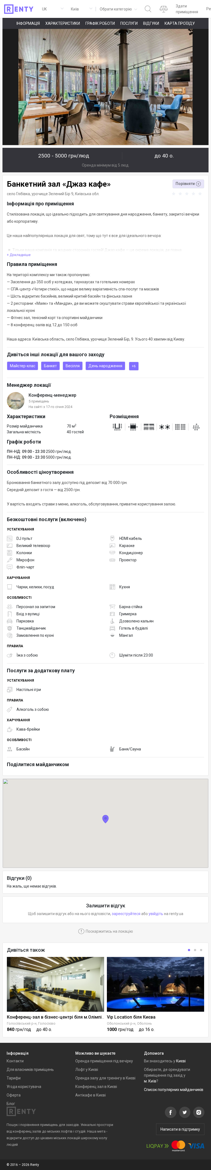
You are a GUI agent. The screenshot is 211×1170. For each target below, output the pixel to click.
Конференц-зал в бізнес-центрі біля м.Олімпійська (60, 1017)
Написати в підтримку (180, 1129)
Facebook (170, 1112)
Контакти (15, 1061)
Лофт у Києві (86, 1069)
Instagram (198, 1112)
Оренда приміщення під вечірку (104, 1061)
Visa (196, 1146)
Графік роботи (100, 23)
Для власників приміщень (30, 1069)
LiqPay (158, 1146)
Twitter (184, 1112)
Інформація (28, 23)
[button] (118, 9)
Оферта (14, 1095)
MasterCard (178, 1146)
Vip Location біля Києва (131, 1017)
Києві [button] (181, 1061)
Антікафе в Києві (90, 1095)
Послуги (129, 23)
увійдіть (156, 913)
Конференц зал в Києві (96, 1086)
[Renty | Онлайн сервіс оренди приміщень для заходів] (19, 9)
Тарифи (14, 1078)
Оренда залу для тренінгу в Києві (105, 1078)
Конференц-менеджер (52, 395)
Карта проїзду (180, 23)
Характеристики (62, 23)
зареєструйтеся (126, 913)
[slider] (187, 194)
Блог (11, 1103)
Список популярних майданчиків (173, 1089)
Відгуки (151, 23)
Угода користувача (24, 1086)
